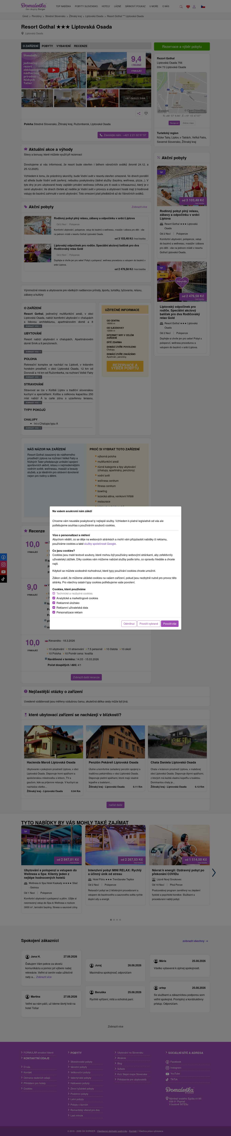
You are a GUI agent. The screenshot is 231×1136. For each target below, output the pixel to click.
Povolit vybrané (149, 624)
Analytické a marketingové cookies (77, 598)
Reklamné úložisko (67, 603)
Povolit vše (169, 624)
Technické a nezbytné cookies (74, 593)
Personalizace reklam (69, 612)
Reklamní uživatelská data (72, 607)
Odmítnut (129, 624)
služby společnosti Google (100, 544)
